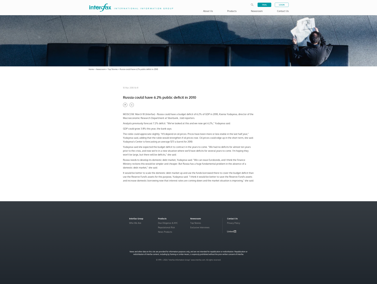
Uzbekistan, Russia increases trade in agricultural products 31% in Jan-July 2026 (337, 273)
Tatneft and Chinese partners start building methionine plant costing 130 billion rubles (338, 255)
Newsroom (101, 69)
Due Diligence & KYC (168, 223)
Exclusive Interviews (200, 227)
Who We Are (135, 223)
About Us (208, 11)
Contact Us (283, 11)
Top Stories (113, 69)
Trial (264, 5)
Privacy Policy (233, 223)
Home (91, 69)
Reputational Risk (166, 227)
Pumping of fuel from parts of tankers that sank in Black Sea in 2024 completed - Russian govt (337, 264)
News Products (165, 232)
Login (282, 5)
